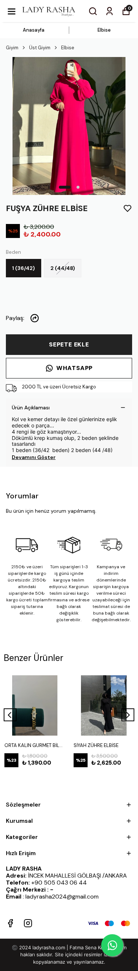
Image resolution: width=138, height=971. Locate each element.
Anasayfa (34, 30)
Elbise (104, 30)
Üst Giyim (39, 48)
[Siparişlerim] (109, 11)
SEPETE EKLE (69, 344)
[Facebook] (10, 923)
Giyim (12, 48)
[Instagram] (28, 923)
